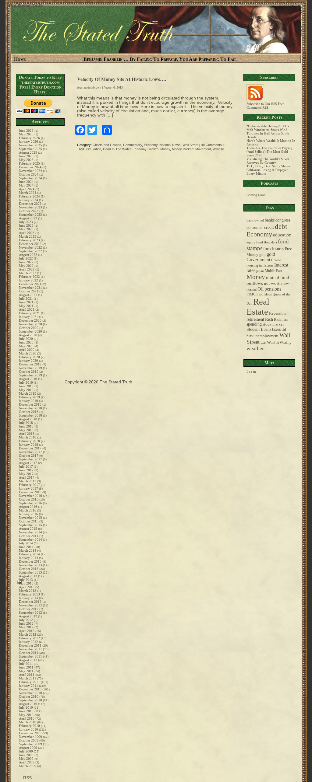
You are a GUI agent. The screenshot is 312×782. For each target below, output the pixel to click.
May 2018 (26, 430)
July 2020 (26, 338)
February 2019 (29, 397)
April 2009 (26, 762)
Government (258, 259)
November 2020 (30, 324)
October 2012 (28, 609)
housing (252, 265)
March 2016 (27, 510)
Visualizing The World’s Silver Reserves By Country (267, 160)
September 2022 (30, 251)
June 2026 (26, 130)
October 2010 (28, 696)
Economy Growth (145, 149)
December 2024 (30, 167)
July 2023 (26, 222)
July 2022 (26, 258)
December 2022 (30, 244)
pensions (272, 289)
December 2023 (30, 203)
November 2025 (30, 145)
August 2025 (28, 152)
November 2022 (30, 247)
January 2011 (28, 685)
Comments (257, 107)
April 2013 (26, 587)
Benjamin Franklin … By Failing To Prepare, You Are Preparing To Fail (159, 59)
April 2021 (26, 309)
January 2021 (28, 317)
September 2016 (30, 503)
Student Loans (258, 329)
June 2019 (26, 386)
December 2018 (30, 404)
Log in (251, 371)
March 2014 (27, 550)
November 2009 (30, 736)
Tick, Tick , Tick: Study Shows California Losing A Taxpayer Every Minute (268, 169)
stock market (273, 324)
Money (165, 149)
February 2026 (29, 138)
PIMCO (252, 294)
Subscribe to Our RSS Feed (265, 104)
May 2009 (26, 758)
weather (255, 348)
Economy (151, 145)
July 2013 (26, 579)
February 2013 (29, 594)
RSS (27, 777)
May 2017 (26, 474)
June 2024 (26, 181)
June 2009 (26, 755)
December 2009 (30, 733)
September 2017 (30, 459)
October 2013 (28, 569)
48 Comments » (213, 145)
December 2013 (30, 561)
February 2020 (29, 357)
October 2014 (28, 536)
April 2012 (26, 631)
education (282, 234)
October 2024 (28, 174)
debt (281, 226)
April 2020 (26, 349)
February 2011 (29, 682)
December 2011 (30, 645)
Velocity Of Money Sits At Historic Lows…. (121, 78)
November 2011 (30, 649)
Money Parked (182, 149)
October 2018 (28, 412)
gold (271, 254)
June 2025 (26, 156)
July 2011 (26, 663)
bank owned (255, 220)
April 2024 (26, 189)
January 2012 (28, 642)
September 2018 (30, 415)
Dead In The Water (117, 149)
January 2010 (28, 729)
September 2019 (30, 375)
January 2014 (28, 558)
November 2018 (30, 408)
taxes (276, 329)
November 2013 (30, 565)
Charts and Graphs (107, 145)
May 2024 (26, 185)
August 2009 (28, 747)
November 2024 (30, 171)
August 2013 (28, 576)
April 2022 (26, 269)
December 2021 (30, 284)
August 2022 (28, 255)
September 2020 (30, 331)
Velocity (218, 149)
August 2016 (28, 506)
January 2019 (28, 401)
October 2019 (28, 371)
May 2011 (26, 671)
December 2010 (30, 689)
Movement (203, 149)
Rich (269, 319)
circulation (93, 149)
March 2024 (27, 192)
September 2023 (30, 214)
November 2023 (30, 207)
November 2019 (30, 368)
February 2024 (29, 196)
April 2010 (26, 718)
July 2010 (26, 707)
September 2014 (30, 539)
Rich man (281, 320)
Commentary (132, 145)
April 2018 (26, 433)
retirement (255, 319)
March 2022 (27, 273)
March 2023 (27, 236)
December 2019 (30, 364)
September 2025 (30, 149)
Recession (277, 313)
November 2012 (30, 605)
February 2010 (29, 726)
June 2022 (26, 262)
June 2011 (26, 667)
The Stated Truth (25, 5)
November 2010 (30, 693)
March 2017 (27, 481)
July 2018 (26, 422)
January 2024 (28, 200)
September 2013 (30, 572)
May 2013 (26, 583)
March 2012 (27, 634)
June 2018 (26, 426)
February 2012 (29, 638)
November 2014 (30, 532)
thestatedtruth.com (89, 87)
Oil (260, 289)
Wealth (273, 342)
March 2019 (27, 393)
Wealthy (285, 343)
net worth (273, 283)
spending (254, 324)
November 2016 (30, 495)
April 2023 (26, 233)
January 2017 (28, 488)
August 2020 (28, 335)
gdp (262, 255)
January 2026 (28, 141)
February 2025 (29, 163)
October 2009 (28, 740)
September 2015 (30, 525)
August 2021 (28, 295)
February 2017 (29, 485)
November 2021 (30, 287)
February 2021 (29, 313)
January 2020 (28, 360)
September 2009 (30, 744)
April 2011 (26, 674)
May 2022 (26, 265)
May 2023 (26, 229)
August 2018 (28, 419)
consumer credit (260, 227)
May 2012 (26, 627)
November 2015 (30, 517)
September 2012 (30, 612)
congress (282, 220)
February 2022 (29, 276)
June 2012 (26, 623)
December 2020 (30, 320)
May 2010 (26, 715)
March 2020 (27, 353)
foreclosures (273, 248)
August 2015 (28, 528)
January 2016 (28, 514)
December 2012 (30, 601)
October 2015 (28, 521)
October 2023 (28, 211)
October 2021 (28, 291)
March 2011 (27, 678)
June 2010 (26, 711)
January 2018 (28, 444)
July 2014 (26, 543)
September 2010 (30, 700)
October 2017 (28, 455)
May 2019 (26, 390)
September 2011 (30, 656)
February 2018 (29, 441)
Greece (276, 260)
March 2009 (27, 766)
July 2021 (26, 298)
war (263, 343)
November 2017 (30, 452)
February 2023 (29, 240)
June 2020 (26, 342)
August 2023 (28, 218)
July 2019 (26, 382)
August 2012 (28, 616)
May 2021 (26, 306)
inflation (266, 265)
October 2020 (28, 328)
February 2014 (29, 554)
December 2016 (30, 492)
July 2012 (26, 620)
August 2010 (28, 704)
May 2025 (26, 160)
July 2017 (26, 466)
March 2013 (27, 590)
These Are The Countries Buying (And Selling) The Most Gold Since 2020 (269, 151)
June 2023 (26, 225)
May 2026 (26, 134)
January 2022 (28, 280)
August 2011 (28, 660)
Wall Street (190, 145)
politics (265, 294)
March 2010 (27, 722)
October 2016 (28, 499)
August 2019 (28, 379)
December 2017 (30, 448)
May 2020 (26, 346)
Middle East (273, 271)
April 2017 (26, 477)
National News (170, 145)
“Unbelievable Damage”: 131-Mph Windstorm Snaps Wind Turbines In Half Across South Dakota (267, 131)
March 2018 (27, 437)
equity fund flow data (261, 242)
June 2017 (26, 470)
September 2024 (30, 178)
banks (270, 220)
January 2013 (28, 598)
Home (20, 59)
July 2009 (26, 751)
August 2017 (28, 463)
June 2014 (26, 547)
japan (260, 271)
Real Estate (257, 306)
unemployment (266, 336)
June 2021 (26, 302)
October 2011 (28, 653)
